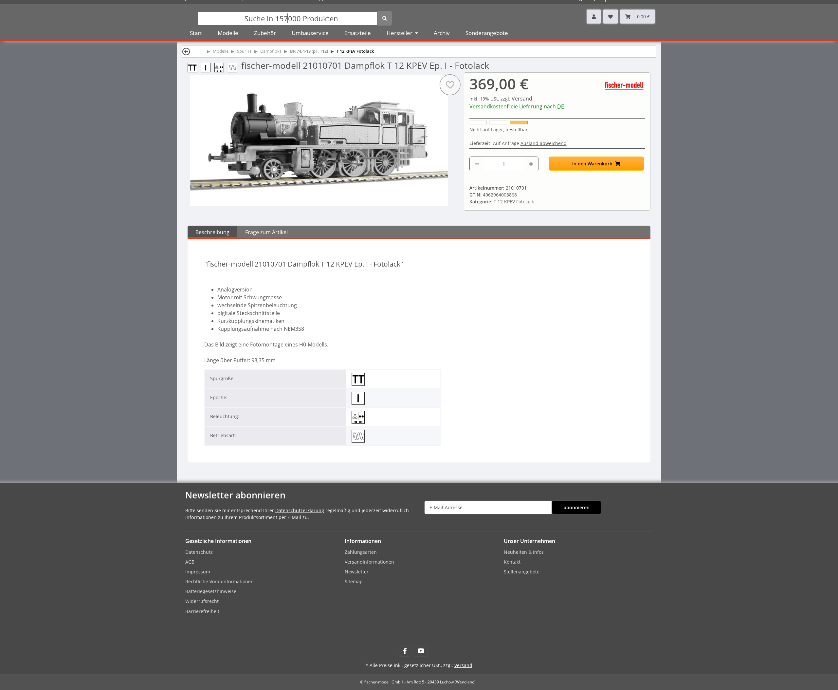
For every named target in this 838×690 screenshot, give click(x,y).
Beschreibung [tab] (212, 232)
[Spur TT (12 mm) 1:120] (194, 67)
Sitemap (354, 581)
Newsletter (357, 572)
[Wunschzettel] (610, 17)
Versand (522, 98)
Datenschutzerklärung (299, 510)
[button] (594, 17)
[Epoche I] (207, 67)
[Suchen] (384, 18)
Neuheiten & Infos (524, 552)
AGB (189, 562)
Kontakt (512, 562)
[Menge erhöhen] (531, 164)
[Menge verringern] (477, 164)
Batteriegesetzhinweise (210, 591)
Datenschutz (199, 552)
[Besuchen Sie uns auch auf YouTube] (421, 651)
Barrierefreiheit (202, 611)
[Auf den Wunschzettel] (449, 84)
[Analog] (234, 67)
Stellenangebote (521, 572)
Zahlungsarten (361, 552)
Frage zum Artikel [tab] (266, 232)
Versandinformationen (369, 562)
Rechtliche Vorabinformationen (219, 581)
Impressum (197, 572)
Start (196, 33)
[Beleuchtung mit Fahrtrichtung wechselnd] (221, 67)
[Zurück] (186, 51)
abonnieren (577, 507)
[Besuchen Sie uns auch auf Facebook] (404, 651)
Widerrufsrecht (202, 601)
